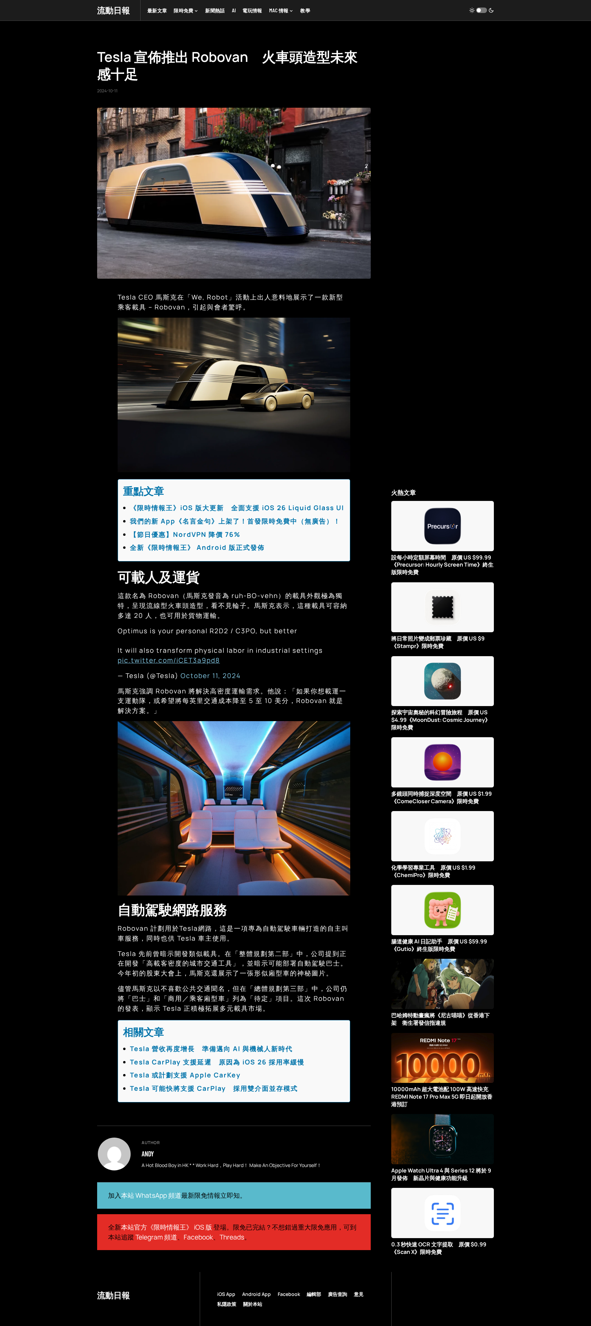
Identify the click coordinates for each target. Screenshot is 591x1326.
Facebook (198, 1237)
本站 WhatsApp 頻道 (151, 1195)
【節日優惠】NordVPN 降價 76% (185, 534)
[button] (481, 10)
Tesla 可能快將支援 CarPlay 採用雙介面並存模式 (214, 1088)
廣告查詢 (337, 1294)
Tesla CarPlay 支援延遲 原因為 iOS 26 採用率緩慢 (217, 1062)
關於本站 (252, 1304)
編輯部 (314, 1294)
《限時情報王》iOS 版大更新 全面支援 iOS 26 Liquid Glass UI (237, 507)
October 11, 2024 (211, 675)
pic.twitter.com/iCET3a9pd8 (169, 660)
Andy (148, 1154)
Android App (256, 1294)
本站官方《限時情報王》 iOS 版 (166, 1227)
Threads (232, 1237)
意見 (359, 1294)
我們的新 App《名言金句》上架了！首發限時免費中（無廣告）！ (235, 521)
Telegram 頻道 (156, 1237)
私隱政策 (226, 1304)
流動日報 (113, 10)
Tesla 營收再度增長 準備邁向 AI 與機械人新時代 (211, 1048)
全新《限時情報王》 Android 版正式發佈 (197, 547)
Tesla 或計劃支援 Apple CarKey (185, 1075)
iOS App (226, 1294)
